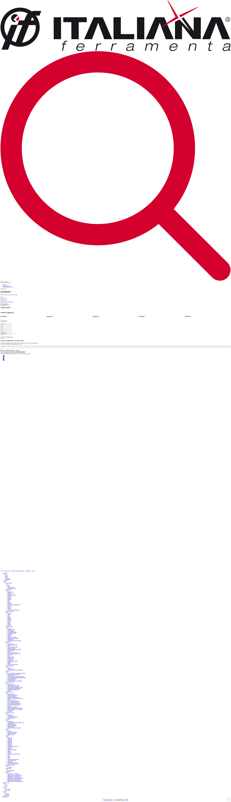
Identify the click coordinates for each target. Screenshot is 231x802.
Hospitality (7, 578)
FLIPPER (9, 596)
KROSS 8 (10, 662)
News (6, 785)
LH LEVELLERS (11, 723)
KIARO (9, 706)
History (6, 576)
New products (9, 582)
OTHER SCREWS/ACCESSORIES (15, 680)
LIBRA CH (10, 744)
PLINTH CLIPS (11, 658)
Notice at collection (107, 800)
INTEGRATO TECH (12, 724)
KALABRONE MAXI (12, 631)
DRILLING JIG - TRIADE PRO (14, 779)
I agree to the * (7, 337)
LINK (9, 699)
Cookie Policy (28, 570)
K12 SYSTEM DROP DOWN (14, 701)
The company (8, 789)
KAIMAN (10, 628)
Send (2, 338)
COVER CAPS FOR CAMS (13, 686)
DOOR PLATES (11, 718)
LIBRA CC (10, 748)
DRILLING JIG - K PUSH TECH (14, 777)
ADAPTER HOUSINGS (13, 716)
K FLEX (9, 690)
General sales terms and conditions (17, 570)
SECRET (9, 602)
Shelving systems (9, 626)
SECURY (10, 591)
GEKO (9, 617)
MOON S (9, 635)
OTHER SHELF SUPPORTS (13, 610)
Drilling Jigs (8, 771)
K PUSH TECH (11, 715)
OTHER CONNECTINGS (13, 664)
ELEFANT (10, 654)
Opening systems (6, 285)
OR (8, 615)
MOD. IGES (4, 299)
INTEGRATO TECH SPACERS (14, 727)
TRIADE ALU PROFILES (13, 638)
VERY (9, 614)
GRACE (9, 624)
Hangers (7, 735)
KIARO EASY (11, 710)
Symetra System (11, 587)
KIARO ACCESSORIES (13, 707)
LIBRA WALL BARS (12, 749)
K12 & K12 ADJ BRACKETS (14, 704)
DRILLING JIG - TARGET (13, 773)
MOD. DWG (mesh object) (7, 301)
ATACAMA (10, 721)
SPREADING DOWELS (13, 645)
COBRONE (10, 634)
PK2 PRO (10, 607)
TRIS (9, 600)
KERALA (10, 598)
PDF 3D (4, 297)
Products (5, 580)
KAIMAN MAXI (11, 629)
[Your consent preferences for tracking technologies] (229, 800)
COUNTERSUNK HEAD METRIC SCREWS (17, 677)
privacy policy (10, 337)
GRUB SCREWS (11, 650)
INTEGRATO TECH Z (12, 725)
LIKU (9, 750)
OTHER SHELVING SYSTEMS (14, 640)
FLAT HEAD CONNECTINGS (14, 653)
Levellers (8, 719)
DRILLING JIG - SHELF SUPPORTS (15, 778)
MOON (9, 636)
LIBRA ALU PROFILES (13, 746)
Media (5, 791)
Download (7, 794)
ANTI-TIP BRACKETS (12, 762)
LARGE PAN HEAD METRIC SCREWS (16, 676)
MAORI (9, 599)
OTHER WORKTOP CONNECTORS (15, 670)
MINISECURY (11, 592)
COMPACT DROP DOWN (13, 697)
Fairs (6, 784)
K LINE (9, 593)
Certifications (7, 579)
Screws (7, 671)
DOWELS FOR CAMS (12, 652)
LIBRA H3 (10, 739)
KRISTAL (10, 618)
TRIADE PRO (10, 639)
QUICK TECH (11, 668)
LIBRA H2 (10, 738)
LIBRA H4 (10, 741)
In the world (7, 790)
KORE (9, 663)
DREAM (9, 613)
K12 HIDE (10, 711)
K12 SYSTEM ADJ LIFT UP (13, 702)
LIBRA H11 (10, 761)
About (6, 575)
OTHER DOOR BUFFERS (13, 689)
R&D (6, 577)
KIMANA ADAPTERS (12, 732)
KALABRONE (11, 630)
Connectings (8, 641)
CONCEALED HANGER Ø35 (14, 754)
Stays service (5, 796)
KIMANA (10, 731)
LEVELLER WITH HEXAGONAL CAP (16, 722)
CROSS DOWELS (11, 648)
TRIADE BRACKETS (12, 637)
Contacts (5, 787)
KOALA (9, 752)
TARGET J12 (10, 660)
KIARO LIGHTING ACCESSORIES (15, 709)
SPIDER (9, 751)
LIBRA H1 (10, 737)
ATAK (9, 616)
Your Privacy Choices (119, 800)
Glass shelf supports (10, 611)
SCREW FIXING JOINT (13, 661)
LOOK (9, 609)
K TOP (9, 667)
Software (7, 793)
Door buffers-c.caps (10, 682)
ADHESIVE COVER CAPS (13, 685)
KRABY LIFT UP (11, 694)
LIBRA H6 (10, 742)
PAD (9, 646)
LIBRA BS (10, 745)
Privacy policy (7, 570)
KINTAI (9, 603)
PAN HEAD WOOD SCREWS (14, 674)
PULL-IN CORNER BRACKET (14, 604)
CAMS (9, 651)
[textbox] (116, 347)
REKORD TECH (11, 726)
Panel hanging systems (10, 764)
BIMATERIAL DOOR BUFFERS (14, 688)
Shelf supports (9, 589)
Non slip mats (8, 768)
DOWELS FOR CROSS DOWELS (15, 649)
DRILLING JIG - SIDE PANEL (14, 775)
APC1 (9, 755)
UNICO (9, 597)
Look (9, 585)
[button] (115, 346)
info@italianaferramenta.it (20, 351)
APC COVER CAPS (12, 760)
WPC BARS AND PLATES (13, 759)
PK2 (8, 601)
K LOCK (9, 714)
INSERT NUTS (11, 643)
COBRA (9, 619)
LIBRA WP (10, 747)
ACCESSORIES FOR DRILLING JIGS (15, 781)
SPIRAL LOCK (11, 656)
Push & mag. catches (10, 712)
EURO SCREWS (11, 675)
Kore (9, 586)
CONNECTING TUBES (13, 647)
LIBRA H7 (10, 743)
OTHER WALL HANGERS (13, 763)
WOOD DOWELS (11, 679)
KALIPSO (10, 605)
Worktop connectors (10, 665)
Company (6, 573)
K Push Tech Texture (12, 588)
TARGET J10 (10, 659)
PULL (9, 623)
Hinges (7, 729)
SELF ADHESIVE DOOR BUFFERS (15, 687)
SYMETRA (10, 767)
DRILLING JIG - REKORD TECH (15, 780)
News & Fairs (6, 782)
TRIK (9, 606)
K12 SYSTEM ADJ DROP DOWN (15, 703)
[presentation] (0, 318)
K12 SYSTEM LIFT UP (12, 700)
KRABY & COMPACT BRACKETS (15, 698)
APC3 (9, 756)
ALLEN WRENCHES (12, 678)
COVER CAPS (11, 684)
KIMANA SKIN (11, 734)
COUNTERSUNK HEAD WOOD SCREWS (17, 673)
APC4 (9, 757)
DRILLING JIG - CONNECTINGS (15, 774)
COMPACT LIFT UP (12, 696)
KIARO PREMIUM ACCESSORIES (15, 708)
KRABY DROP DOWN (7, 286)
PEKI (9, 621)
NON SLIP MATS (11, 770)
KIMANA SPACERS (12, 733)
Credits (33, 570)
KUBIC (9, 622)
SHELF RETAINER (12, 594)
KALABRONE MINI (12, 633)
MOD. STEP (5, 303)
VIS (8, 655)
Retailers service (6, 795)
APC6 (9, 758)
